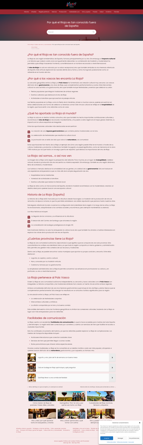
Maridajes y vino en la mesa (81, 428)
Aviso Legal (131, 442)
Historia (26, 12)
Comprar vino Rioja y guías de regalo (31, 430)
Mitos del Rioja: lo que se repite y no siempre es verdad (46, 387)
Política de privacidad (122, 442)
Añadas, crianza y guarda (24, 428)
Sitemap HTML (76, 443)
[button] (140, 423)
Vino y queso (86, 12)
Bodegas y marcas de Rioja (41, 428)
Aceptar (106, 438)
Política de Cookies (69, 441)
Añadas (33, 12)
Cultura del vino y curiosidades (53, 430)
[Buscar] (93, 31)
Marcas (54, 12)
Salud (101, 12)
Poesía (95, 12)
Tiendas (116, 12)
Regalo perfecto (44, 12)
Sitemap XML (67, 443)
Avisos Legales (58, 441)
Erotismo (108, 12)
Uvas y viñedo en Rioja (88, 430)
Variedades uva (74, 12)
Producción (63, 12)
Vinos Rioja (34, 47)
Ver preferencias (134, 438)
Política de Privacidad (82, 441)
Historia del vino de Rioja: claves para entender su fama (97, 387)
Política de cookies (111, 442)
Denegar (120, 438)
